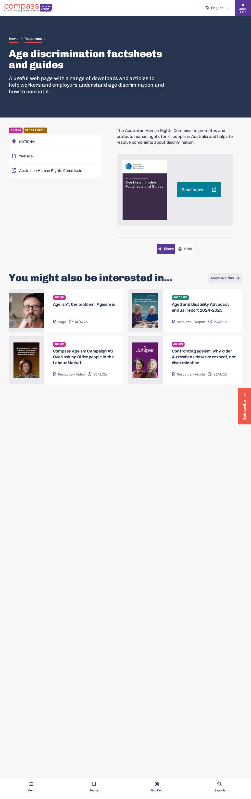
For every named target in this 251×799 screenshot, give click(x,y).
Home (13, 39)
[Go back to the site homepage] (28, 8)
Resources (33, 39)
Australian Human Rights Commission (52, 170)
